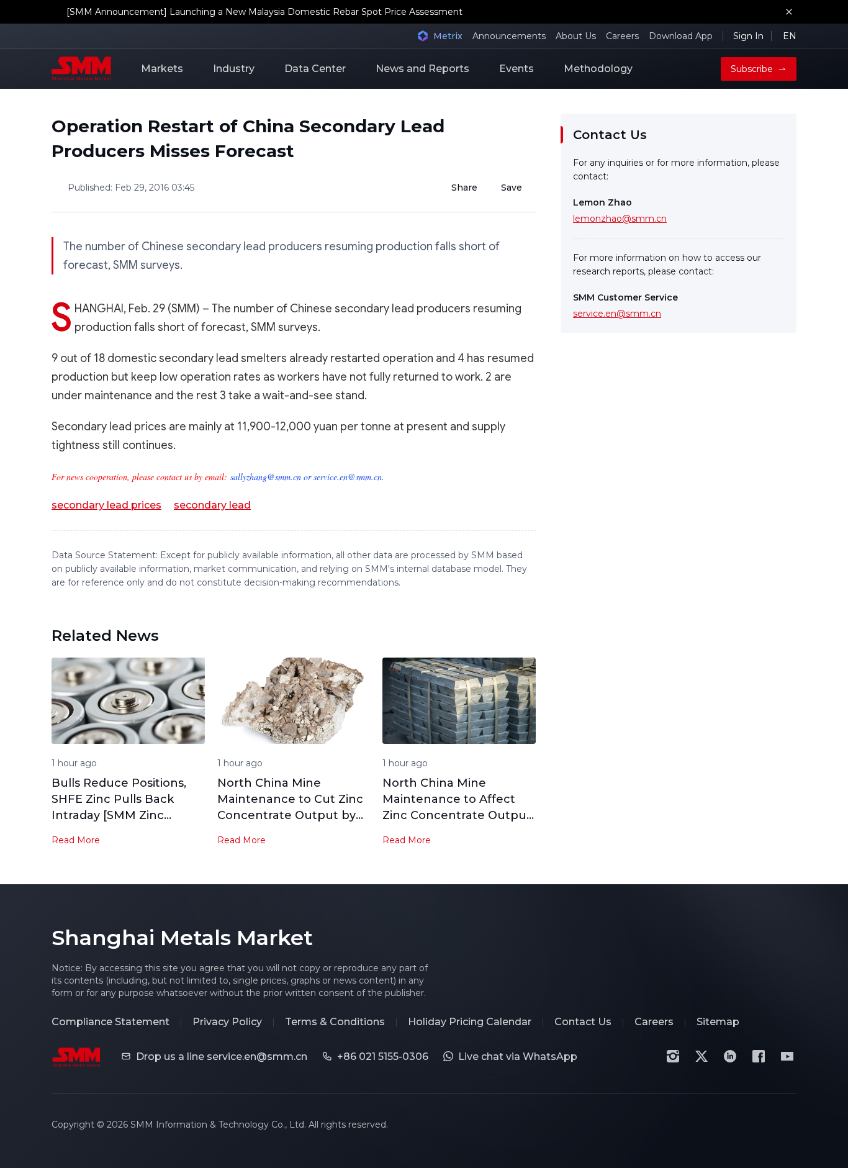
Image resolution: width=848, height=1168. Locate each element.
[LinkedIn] (730, 1056)
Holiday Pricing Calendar (469, 1022)
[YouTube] (787, 1056)
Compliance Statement (110, 1022)
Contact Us (582, 1022)
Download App (681, 36)
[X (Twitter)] (701, 1056)
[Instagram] (673, 1056)
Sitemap (718, 1022)
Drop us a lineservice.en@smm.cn (221, 1056)
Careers (622, 36)
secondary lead (212, 505)
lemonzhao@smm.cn (620, 218)
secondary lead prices (106, 505)
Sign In (748, 36)
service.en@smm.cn (617, 313)
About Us (576, 36)
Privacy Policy (227, 1022)
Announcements (509, 36)
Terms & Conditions (335, 1022)
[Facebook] (758, 1056)
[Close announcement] (789, 11)
